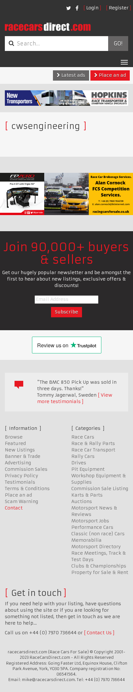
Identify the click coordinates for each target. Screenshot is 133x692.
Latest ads (72, 75)
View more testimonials (74, 398)
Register (118, 8)
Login (92, 8)
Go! (118, 43)
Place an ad (111, 75)
